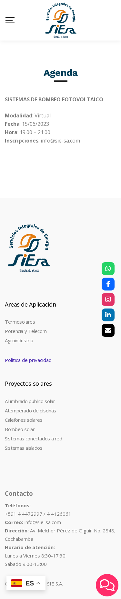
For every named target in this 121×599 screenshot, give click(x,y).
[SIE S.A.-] (60, 20)
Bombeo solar (20, 429)
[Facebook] (108, 284)
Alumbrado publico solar (30, 401)
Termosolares (20, 321)
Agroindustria (19, 340)
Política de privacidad (28, 360)
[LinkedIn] (108, 315)
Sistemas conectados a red (33, 438)
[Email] (108, 330)
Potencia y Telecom (25, 331)
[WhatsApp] (108, 268)
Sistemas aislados (24, 448)
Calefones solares (24, 420)
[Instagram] (108, 299)
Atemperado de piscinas (30, 410)
